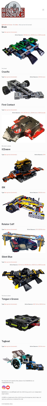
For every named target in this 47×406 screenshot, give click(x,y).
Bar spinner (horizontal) (10, 32)
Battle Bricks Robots (9, 404)
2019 (22, 112)
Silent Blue (7, 257)
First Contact (8, 104)
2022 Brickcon (26, 35)
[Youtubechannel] (8, 387)
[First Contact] (23, 128)
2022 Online (35, 264)
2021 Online (21, 264)
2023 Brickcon (34, 35)
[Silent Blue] (23, 279)
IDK (3, 187)
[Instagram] (4, 387)
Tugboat (6, 341)
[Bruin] (23, 51)
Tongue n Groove (10, 299)
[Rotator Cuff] (23, 242)
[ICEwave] (23, 170)
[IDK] (23, 207)
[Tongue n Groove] (23, 321)
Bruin (4, 27)
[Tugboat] (23, 360)
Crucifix (5, 72)
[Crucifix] (23, 89)
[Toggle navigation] (43, 9)
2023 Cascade (41, 35)
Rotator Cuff (8, 224)
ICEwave (6, 149)
